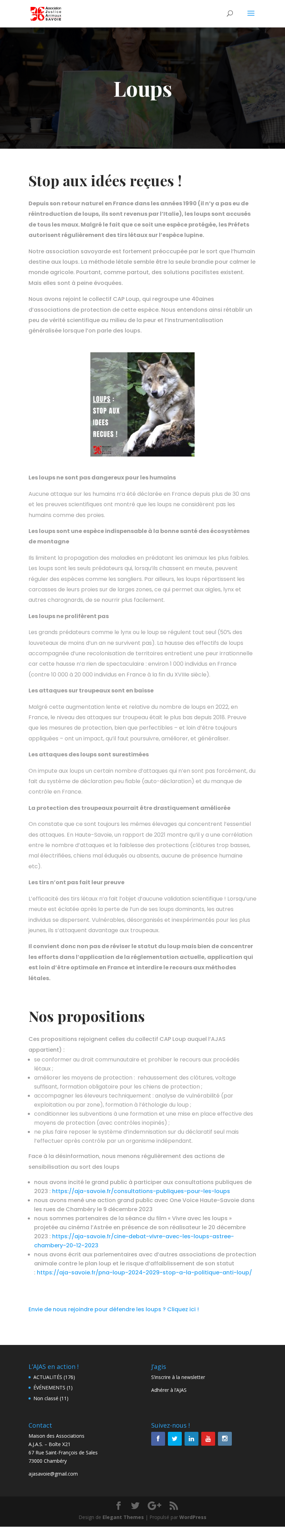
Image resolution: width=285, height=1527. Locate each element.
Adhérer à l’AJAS (169, 1390)
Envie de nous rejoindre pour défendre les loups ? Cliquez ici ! (113, 1309)
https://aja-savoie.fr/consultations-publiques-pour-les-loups (141, 1191)
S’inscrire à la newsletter (178, 1377)
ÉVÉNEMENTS (49, 1387)
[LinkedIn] (191, 1439)
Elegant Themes (123, 1517)
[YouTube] (208, 1439)
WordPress (192, 1517)
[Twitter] (175, 1439)
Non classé (45, 1398)
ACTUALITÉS (47, 1377)
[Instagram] (225, 1439)
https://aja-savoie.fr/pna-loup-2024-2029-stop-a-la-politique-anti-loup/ (144, 1272)
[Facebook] (158, 1439)
